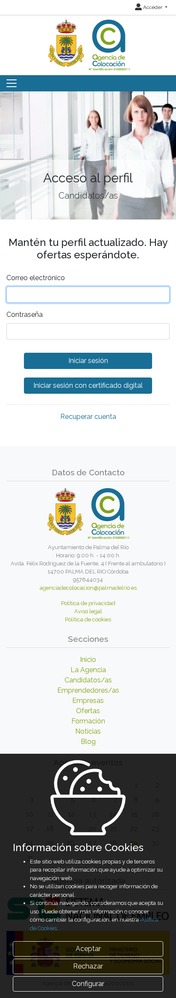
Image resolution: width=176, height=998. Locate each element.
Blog (88, 742)
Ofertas (88, 711)
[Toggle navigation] (11, 83)
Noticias (88, 731)
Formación (88, 721)
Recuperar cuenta (88, 417)
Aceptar (88, 949)
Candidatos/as (88, 680)
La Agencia (88, 670)
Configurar (88, 984)
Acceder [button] (153, 7)
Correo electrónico (35, 278)
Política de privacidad (88, 603)
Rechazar (88, 966)
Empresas (88, 701)
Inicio (88, 660)
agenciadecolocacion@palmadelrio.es (88, 588)
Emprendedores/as (88, 690)
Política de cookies (88, 619)
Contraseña (24, 314)
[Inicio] (88, 42)
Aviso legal (88, 611)
